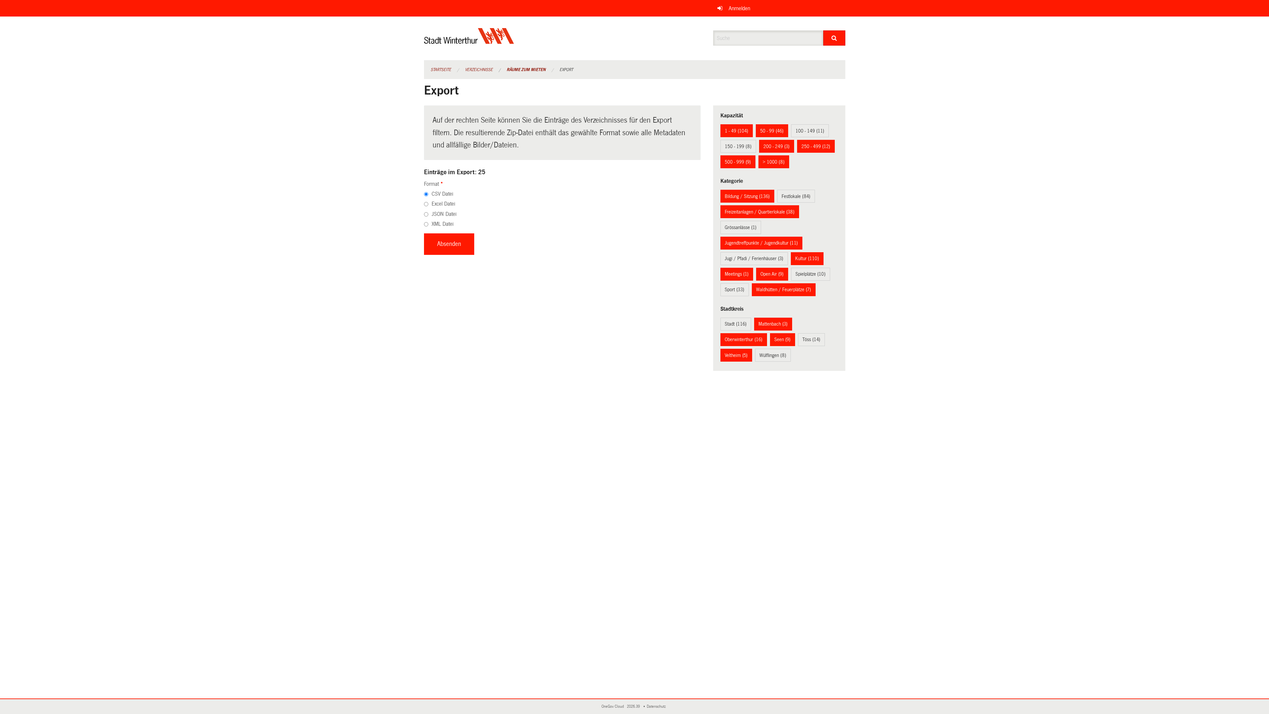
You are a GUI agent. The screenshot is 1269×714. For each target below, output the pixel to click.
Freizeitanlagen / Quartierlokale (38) (759, 212)
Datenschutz (657, 706)
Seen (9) (782, 339)
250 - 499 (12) (815, 146)
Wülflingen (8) (772, 355)
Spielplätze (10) (810, 274)
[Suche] (834, 38)
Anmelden (739, 8)
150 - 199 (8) (738, 146)
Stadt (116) (736, 324)
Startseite (441, 69)
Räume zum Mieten (526, 69)
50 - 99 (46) (772, 131)
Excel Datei (443, 204)
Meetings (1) (737, 274)
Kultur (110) (807, 258)
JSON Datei (444, 214)
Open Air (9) (772, 274)
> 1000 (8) (774, 162)
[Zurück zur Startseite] (469, 41)
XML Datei (442, 224)
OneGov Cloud (613, 706)
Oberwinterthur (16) (743, 339)
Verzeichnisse (479, 69)
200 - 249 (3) (776, 146)
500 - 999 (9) (738, 162)
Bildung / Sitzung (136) (747, 196)
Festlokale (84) (796, 196)
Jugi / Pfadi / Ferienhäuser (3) (754, 258)
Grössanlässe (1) (740, 227)
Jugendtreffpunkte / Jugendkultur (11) (761, 243)
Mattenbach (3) (773, 324)
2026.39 (634, 706)
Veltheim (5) (736, 355)
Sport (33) (734, 289)
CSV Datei (442, 194)
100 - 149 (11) (809, 131)
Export (566, 69)
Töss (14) (811, 339)
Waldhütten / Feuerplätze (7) (783, 289)
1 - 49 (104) (736, 131)
